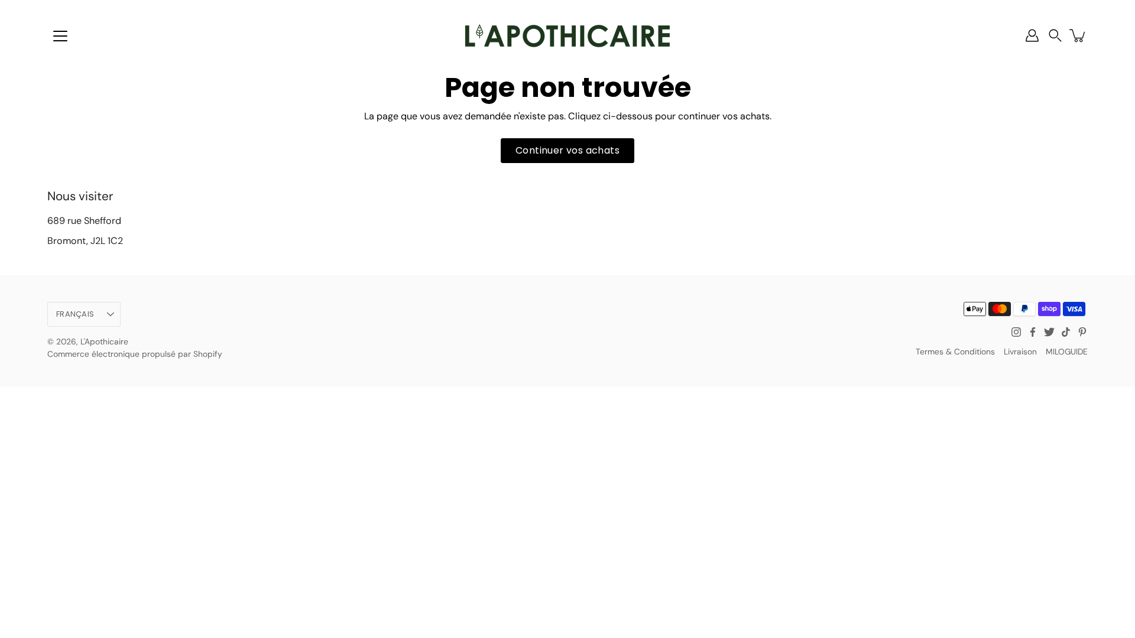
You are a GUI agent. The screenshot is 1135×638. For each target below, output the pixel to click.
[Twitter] (1049, 332)
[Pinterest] (1082, 332)
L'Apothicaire (104, 341)
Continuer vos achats (567, 150)
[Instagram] (1016, 332)
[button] (1055, 36)
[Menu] (60, 36)
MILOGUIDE (1067, 351)
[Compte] (1032, 35)
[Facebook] (1032, 332)
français (75, 314)
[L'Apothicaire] (567, 35)
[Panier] (1078, 35)
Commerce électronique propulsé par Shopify (134, 354)
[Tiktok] (1066, 332)
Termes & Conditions (955, 351)
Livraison (1020, 351)
